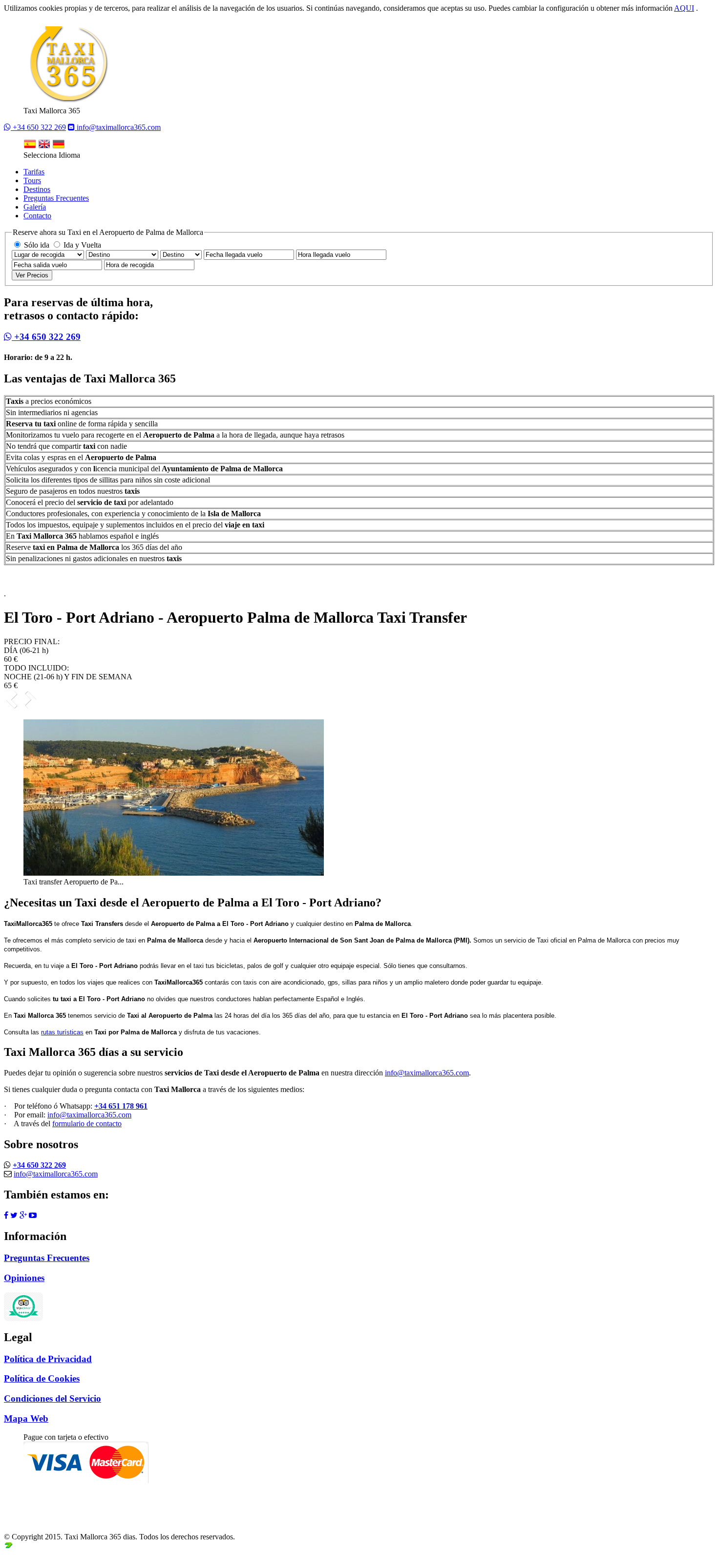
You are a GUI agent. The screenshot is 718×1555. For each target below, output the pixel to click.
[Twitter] (14, 1215)
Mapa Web (26, 1418)
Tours (32, 180)
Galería (34, 207)
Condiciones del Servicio (52, 1398)
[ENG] (44, 146)
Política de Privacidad (48, 1359)
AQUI (684, 8)
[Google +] (23, 1215)
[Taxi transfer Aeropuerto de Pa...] (173, 873)
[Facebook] (6, 1215)
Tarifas (33, 172)
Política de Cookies (42, 1378)
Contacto (37, 215)
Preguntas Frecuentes (56, 198)
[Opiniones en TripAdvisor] (24, 1306)
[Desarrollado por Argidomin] (8, 1546)
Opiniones (24, 1278)
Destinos (36, 189)
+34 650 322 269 (38, 127)
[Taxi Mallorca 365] (67, 102)
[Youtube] (33, 1215)
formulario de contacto (87, 1123)
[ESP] (29, 146)
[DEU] (58, 146)
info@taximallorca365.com (118, 127)
